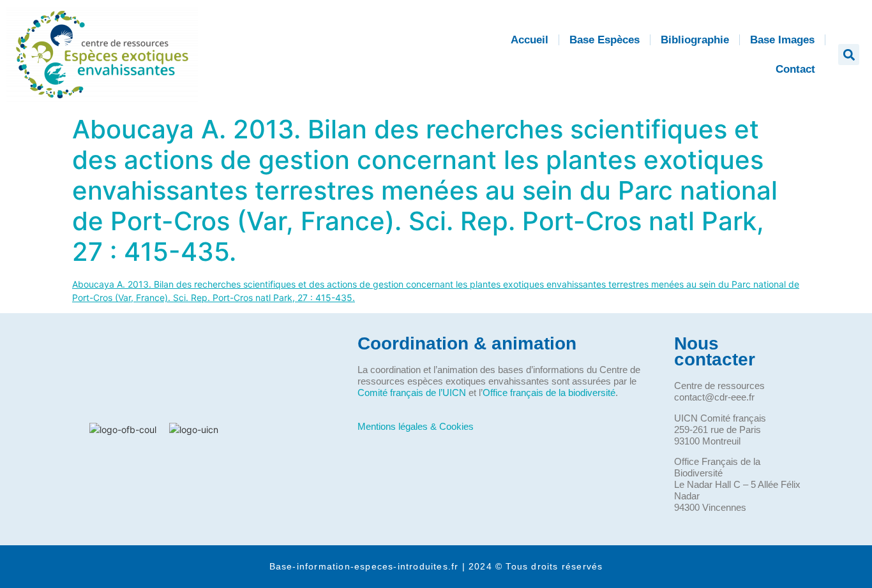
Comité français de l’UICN (411, 392)
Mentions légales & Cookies (415, 426)
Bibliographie (695, 40)
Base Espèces (604, 40)
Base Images (782, 40)
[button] (848, 54)
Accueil (529, 40)
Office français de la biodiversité (549, 392)
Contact (795, 69)
